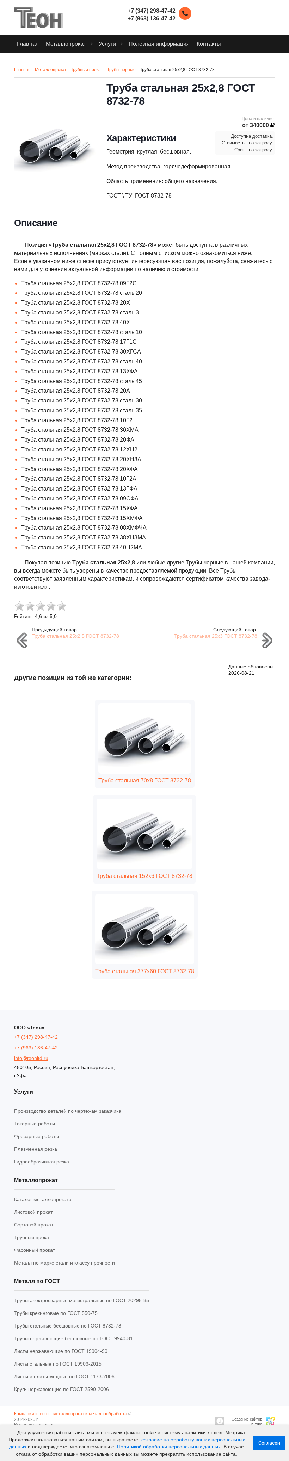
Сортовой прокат (33, 1225)
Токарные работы (34, 1123)
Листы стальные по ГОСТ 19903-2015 (58, 1364)
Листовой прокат (33, 1212)
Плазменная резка (35, 1149)
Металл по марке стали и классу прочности (64, 1263)
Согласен (269, 1443)
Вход (65, 1424)
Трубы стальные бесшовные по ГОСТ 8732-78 (67, 1326)
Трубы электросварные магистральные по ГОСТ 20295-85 (81, 1300)
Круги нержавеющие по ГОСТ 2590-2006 (61, 1389)
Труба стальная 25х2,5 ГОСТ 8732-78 (75, 636)
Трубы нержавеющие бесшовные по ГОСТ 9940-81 (73, 1338)
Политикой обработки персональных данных (169, 1446)
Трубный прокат (32, 1237)
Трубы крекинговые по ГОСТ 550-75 (56, 1313)
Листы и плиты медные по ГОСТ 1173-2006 (64, 1376)
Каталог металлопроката (43, 1199)
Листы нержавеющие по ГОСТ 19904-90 (60, 1351)
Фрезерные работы (36, 1136)
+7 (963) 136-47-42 (36, 1047)
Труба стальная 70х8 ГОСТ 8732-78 (144, 780)
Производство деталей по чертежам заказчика (67, 1111)
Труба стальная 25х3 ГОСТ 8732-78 (215, 636)
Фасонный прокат (34, 1250)
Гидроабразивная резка (41, 1162)
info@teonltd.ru (31, 1058)
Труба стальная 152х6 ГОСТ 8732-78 (144, 876)
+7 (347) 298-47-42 (36, 1037)
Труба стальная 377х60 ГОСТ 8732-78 (144, 971)
